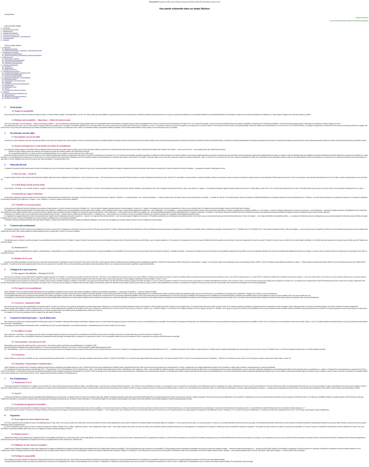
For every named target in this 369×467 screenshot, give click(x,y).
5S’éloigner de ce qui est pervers (10, 34)
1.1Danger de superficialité (9, 49)
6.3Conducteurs (6, 82)
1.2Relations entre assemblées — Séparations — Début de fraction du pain (22, 50)
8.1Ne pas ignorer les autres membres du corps (14, 93)
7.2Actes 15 (5, 88)
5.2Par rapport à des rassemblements (12, 74)
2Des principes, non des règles (9, 29)
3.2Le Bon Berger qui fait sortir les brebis (13, 60)
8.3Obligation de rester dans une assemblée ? (14, 96)
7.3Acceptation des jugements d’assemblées (14, 90)
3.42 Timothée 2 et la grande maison (12, 63)
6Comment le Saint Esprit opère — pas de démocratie (15, 36)
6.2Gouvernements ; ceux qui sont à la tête (13, 80)
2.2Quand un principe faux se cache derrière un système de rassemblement (22, 55)
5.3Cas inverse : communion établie (12, 76)
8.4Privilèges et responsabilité (10, 98)
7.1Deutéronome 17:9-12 (9, 87)
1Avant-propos (5, 28)
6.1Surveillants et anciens (9, 79)
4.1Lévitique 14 (7, 66)
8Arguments (5, 40)
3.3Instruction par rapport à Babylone (12, 61)
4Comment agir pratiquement (9, 33)
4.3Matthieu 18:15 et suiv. (9, 69)
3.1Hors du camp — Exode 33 (10, 58)
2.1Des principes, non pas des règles (12, 53)
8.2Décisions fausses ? (8, 95)
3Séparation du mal (7, 31)
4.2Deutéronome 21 (7, 68)
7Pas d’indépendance (7, 38)
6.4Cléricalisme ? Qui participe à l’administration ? (16, 83)
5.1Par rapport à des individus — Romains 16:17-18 (16, 72)
